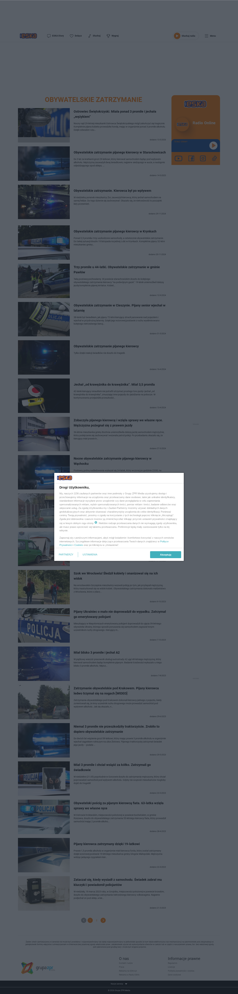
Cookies (78, 545)
